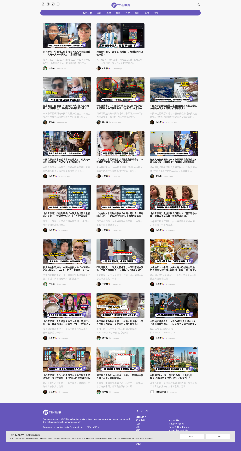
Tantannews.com (51, 419)
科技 (118, 12)
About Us (174, 420)
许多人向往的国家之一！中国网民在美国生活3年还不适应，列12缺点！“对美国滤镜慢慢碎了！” (173, 161)
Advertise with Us (178, 430)
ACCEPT (218, 437)
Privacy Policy (176, 423)
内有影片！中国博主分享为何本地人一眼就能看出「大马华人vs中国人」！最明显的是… (66, 53)
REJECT (192, 437)
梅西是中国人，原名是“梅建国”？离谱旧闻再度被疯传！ (120, 53)
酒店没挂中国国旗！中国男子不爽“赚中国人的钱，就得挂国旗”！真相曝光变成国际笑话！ (66, 107)
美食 (127, 12)
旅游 (108, 12)
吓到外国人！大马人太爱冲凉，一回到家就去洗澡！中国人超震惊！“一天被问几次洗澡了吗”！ (120, 268)
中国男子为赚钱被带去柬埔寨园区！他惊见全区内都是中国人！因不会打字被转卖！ (173, 107)
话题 (99, 12)
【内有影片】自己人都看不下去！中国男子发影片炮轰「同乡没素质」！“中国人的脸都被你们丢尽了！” (67, 376)
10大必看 (87, 12)
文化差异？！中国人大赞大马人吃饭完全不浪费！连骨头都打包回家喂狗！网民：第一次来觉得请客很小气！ (173, 268)
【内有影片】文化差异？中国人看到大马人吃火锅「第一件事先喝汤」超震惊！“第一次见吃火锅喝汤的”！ (67, 322)
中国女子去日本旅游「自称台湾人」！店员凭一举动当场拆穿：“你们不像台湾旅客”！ (66, 161)
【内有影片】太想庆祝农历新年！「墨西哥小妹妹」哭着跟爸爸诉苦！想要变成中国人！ (173, 214)
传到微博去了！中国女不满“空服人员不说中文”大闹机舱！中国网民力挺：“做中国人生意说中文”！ (120, 107)
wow (138, 443)
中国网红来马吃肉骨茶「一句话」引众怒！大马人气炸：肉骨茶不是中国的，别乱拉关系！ (120, 322)
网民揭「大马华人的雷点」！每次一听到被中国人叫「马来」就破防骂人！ (120, 376)
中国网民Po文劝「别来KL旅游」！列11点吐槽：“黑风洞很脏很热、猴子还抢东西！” (172, 376)
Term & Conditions (179, 427)
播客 (156, 12)
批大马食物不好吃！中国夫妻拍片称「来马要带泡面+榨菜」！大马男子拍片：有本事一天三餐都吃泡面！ (66, 268)
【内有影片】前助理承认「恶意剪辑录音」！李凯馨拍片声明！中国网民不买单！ (120, 161)
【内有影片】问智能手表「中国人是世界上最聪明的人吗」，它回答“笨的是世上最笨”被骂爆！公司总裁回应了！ (66, 214)
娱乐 (137, 12)
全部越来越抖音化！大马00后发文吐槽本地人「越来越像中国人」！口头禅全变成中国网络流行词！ (173, 322)
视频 (146, 12)
